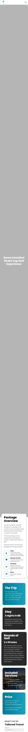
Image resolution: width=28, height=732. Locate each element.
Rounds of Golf (15, 558)
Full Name (7, 727)
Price (12, 572)
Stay (12, 551)
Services (13, 564)
